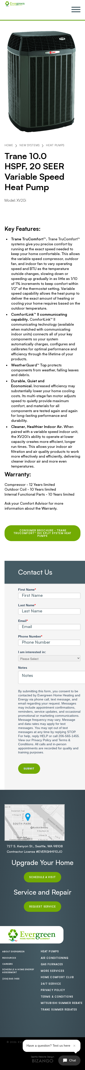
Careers (7, 964)
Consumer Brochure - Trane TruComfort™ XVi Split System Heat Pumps (42, 533)
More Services (52, 970)
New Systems (29, 145)
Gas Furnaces (52, 964)
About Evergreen (13, 951)
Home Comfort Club (57, 977)
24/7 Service (51, 983)
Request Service (42, 906)
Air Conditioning (55, 958)
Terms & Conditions (57, 996)
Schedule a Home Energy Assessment (18, 971)
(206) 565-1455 (10, 978)
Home (9, 145)
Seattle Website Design (42, 1056)
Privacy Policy (53, 990)
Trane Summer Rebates (59, 1009)
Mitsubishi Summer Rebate (62, 1003)
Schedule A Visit (42, 877)
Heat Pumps (55, 145)
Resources (9, 958)
